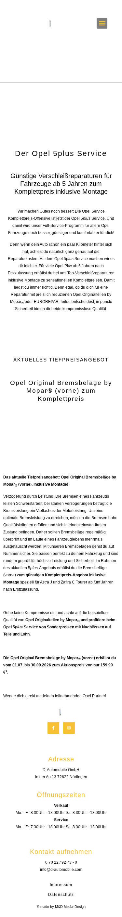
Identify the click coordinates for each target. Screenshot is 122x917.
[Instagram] (69, 728)
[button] (102, 23)
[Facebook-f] (53, 728)
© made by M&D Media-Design (61, 907)
